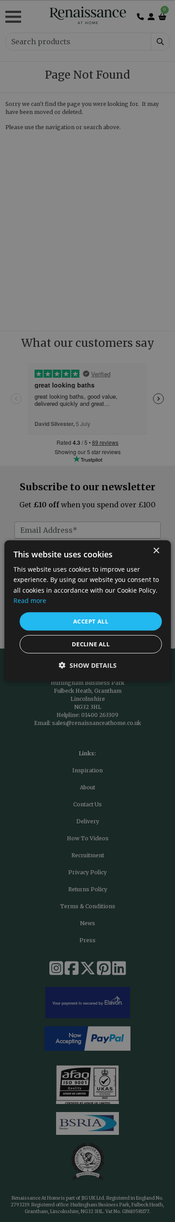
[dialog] (87, 611)
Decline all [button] (90, 644)
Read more (29, 600)
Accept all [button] (90, 621)
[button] (88, 665)
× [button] (156, 551)
